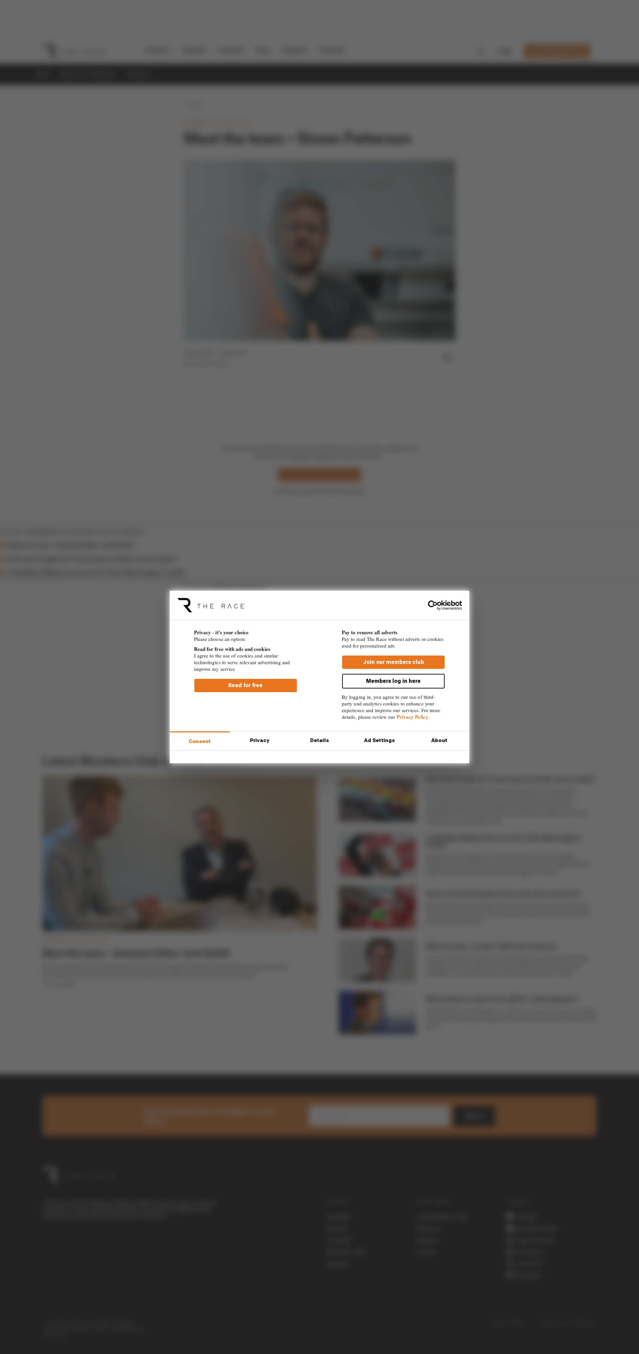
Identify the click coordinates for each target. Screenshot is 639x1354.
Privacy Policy (412, 716)
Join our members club (393, 662)
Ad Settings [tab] (379, 740)
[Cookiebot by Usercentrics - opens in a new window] (433, 605)
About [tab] (439, 740)
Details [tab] (319, 740)
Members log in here (393, 681)
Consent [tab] (200, 741)
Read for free (245, 685)
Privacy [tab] (259, 740)
